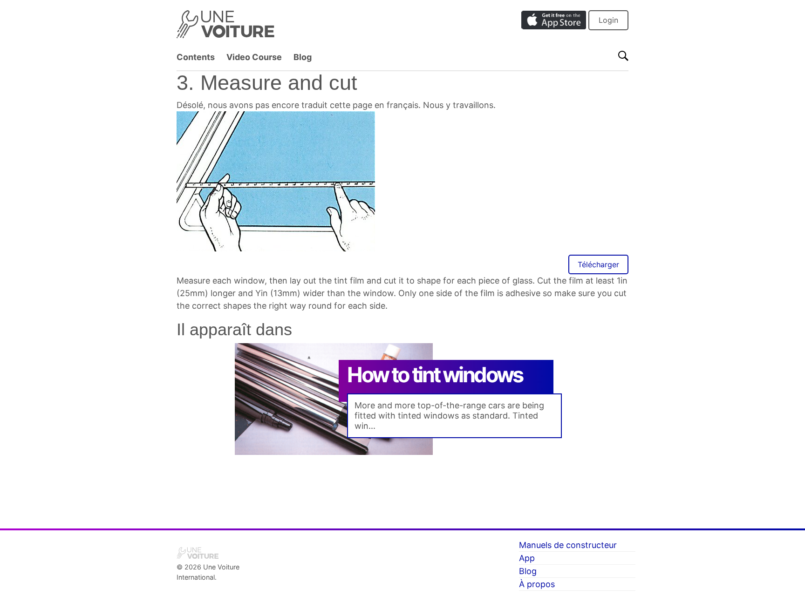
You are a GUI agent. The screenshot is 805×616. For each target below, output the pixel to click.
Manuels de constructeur (568, 545)
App (527, 558)
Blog (302, 57)
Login (608, 20)
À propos (537, 584)
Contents (196, 57)
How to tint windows (435, 374)
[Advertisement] (402, 484)
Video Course (254, 57)
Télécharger (598, 264)
